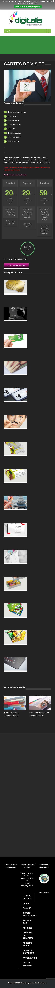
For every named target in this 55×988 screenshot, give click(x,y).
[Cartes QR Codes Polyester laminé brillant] (15, 335)
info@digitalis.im (27, 886)
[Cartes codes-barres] (15, 605)
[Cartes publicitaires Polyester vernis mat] (15, 389)
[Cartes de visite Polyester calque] (15, 497)
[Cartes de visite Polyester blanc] (15, 524)
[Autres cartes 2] (15, 658)
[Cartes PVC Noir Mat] (15, 308)
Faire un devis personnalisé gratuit (27, 7)
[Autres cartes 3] (15, 632)
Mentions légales (44, 892)
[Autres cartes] (15, 578)
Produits (16, 715)
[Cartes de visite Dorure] (15, 281)
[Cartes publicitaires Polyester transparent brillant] (15, 416)
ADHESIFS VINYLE (11, 713)
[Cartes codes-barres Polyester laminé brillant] (15, 551)
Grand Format (8, 715)
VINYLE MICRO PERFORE (39, 713)
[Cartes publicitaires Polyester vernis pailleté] (15, 362)
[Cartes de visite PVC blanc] (15, 470)
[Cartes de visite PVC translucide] (15, 443)
